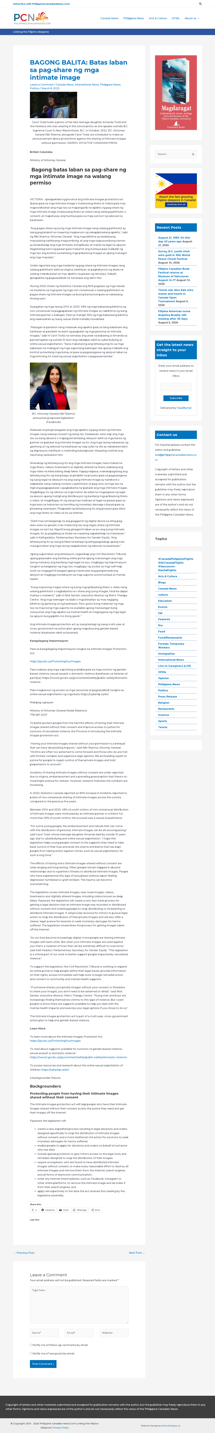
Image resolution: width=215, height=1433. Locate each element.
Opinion (163, 678)
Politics (34, 88)
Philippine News (133, 18)
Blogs (162, 582)
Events (162, 607)
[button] (200, 4)
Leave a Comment (42, 84)
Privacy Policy (61, 1427)
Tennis (162, 727)
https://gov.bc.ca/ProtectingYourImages (55, 661)
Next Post (137, 1252)
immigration (166, 653)
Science (163, 715)
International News (87, 84)
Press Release (167, 696)
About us (190, 18)
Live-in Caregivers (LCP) (174, 665)
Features (164, 619)
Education (165, 600)
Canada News (109, 18)
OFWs (176, 18)
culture (163, 594)
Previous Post (23, 1252)
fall (160, 613)
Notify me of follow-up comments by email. (60, 1345)
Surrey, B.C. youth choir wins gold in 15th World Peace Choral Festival (174, 255)
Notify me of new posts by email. (54, 1353)
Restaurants (166, 708)
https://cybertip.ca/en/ (55, 1069)
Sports (162, 721)
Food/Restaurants (170, 637)
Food (161, 631)
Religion (163, 702)
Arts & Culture (158, 18)
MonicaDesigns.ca (170, 1425)
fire (160, 625)
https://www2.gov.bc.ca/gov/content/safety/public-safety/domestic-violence (78, 1057)
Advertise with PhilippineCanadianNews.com (41, 3)
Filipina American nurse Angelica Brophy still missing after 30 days (174, 315)
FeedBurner (184, 407)
